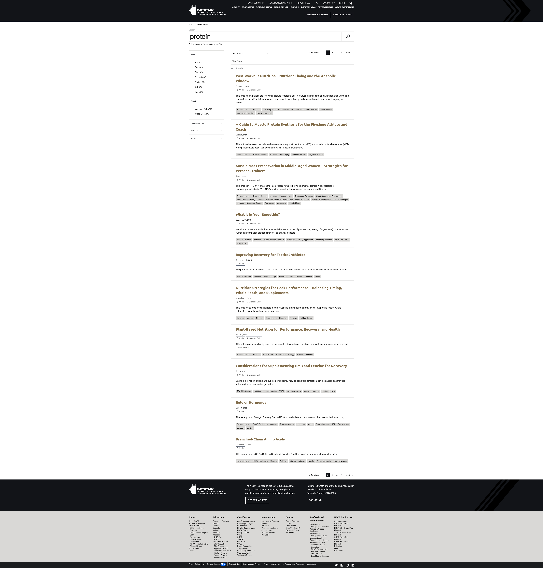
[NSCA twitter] (336, 565)
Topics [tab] (193, 138)
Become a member (317, 14)
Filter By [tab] (194, 101)
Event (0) (199, 67)
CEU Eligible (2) (202, 114)
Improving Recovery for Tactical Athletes (270, 254)
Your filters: (237, 61)
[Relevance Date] (250, 54)
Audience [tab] (194, 130)
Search (192, 29)
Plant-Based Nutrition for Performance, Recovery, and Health (288, 329)
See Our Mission (257, 500)
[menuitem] (234, 7)
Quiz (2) (198, 87)
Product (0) (200, 82)
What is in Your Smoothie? (258, 214)
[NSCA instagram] (347, 565)
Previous (315, 52)
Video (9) (199, 91)
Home (191, 24)
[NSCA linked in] (353, 565)
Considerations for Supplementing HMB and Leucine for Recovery (291, 365)
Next (350, 52)
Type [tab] (193, 54)
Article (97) (199, 62)
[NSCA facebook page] (342, 565)
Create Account (342, 14)
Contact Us (315, 500)
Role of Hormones (251, 402)
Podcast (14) (200, 77)
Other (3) (199, 72)
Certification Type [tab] (197, 123)
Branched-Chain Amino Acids (260, 439)
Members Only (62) (203, 109)
